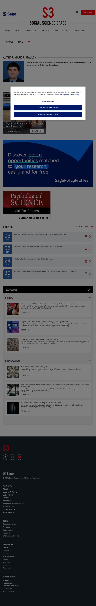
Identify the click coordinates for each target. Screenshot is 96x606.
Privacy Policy (65, 94)
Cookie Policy (74, 94)
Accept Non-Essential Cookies (48, 108)
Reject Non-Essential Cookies (48, 114)
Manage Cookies (48, 101)
